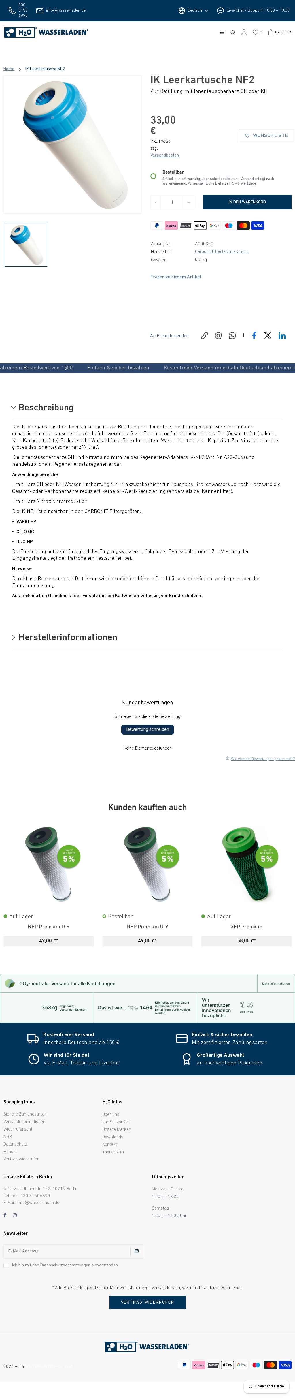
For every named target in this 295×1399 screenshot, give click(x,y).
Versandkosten (164, 155)
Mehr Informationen (276, 983)
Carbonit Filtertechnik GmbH (222, 251)
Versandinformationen (24, 1122)
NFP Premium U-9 (147, 927)
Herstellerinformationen (66, 638)
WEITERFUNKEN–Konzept (49, 1366)
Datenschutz (15, 1144)
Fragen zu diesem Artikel (175, 277)
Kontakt (109, 1144)
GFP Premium (246, 927)
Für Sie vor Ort (116, 1122)
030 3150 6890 (23, 10)
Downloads (112, 1137)
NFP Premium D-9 (49, 927)
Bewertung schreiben (147, 729)
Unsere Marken (116, 1129)
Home (8, 69)
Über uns (110, 1114)
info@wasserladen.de (66, 10)
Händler (10, 1152)
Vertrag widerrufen (21, 1159)
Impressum (113, 1152)
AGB (7, 1137)
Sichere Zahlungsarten (25, 1114)
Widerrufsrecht (17, 1129)
